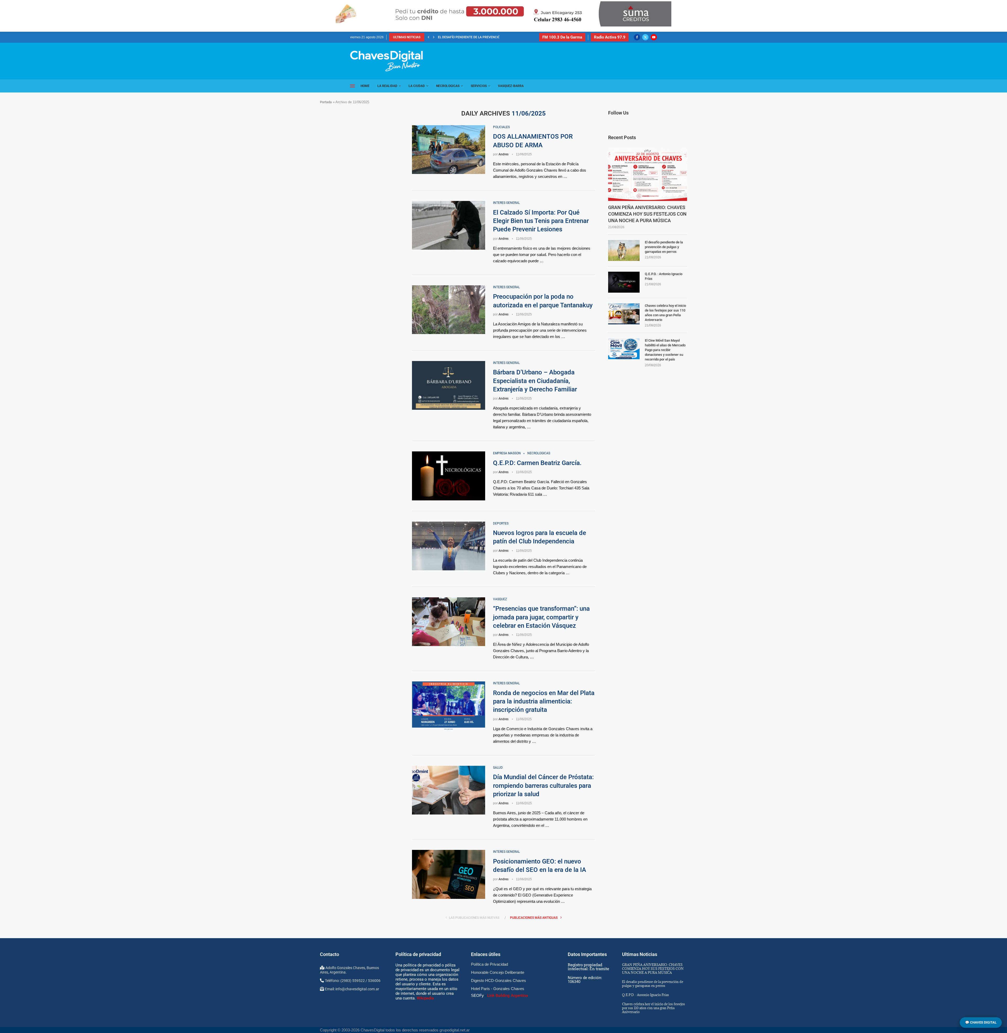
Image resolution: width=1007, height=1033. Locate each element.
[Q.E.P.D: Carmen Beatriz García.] (448, 475)
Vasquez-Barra (511, 86)
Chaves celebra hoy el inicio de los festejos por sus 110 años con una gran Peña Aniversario (665, 313)
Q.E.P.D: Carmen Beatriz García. (537, 463)
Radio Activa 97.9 (609, 37)
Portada (326, 102)
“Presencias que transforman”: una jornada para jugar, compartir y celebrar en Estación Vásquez (541, 617)
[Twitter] (645, 37)
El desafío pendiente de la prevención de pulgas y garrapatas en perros (664, 247)
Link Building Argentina (507, 995)
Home (365, 86)
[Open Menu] (352, 86)
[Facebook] (637, 37)
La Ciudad (417, 86)
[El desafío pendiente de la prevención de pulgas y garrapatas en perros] (624, 250)
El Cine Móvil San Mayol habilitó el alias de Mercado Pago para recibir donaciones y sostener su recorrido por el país (665, 350)
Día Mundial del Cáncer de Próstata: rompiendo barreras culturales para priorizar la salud (543, 785)
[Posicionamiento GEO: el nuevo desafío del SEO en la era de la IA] (448, 874)
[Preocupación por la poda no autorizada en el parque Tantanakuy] (448, 309)
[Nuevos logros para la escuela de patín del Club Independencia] (448, 546)
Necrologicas (447, 86)
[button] (428, 37)
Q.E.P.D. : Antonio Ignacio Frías (663, 276)
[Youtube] (654, 37)
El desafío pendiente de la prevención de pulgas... (480, 37)
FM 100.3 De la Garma (562, 37)
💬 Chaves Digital (981, 1022)
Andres (503, 154)
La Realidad (387, 86)
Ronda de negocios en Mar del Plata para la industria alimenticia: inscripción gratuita (543, 701)
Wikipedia (425, 998)
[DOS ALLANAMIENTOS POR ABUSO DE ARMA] (448, 149)
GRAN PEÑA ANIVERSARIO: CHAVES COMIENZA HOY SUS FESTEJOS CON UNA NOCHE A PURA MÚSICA (647, 214)
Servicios (479, 86)
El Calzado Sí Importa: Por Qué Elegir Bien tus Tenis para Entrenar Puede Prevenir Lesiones (541, 221)
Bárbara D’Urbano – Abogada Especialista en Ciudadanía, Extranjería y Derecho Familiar (535, 381)
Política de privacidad (418, 954)
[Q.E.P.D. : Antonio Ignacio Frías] (624, 282)
